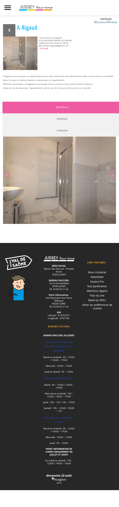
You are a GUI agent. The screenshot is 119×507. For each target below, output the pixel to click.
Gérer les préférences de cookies (97, 306)
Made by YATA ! (97, 300)
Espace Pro (97, 281)
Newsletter (97, 277)
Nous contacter (97, 272)
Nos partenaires (97, 286)
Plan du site (97, 295)
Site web (44, 48)
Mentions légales (97, 291)
